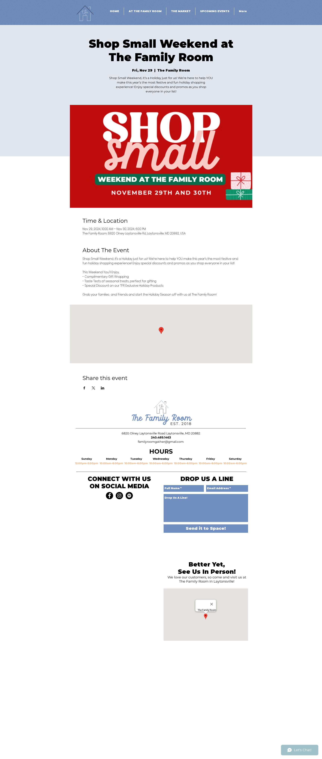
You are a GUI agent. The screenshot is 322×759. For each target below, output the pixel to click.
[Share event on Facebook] (84, 387)
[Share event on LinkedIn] (102, 387)
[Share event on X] (93, 387)
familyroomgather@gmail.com (161, 442)
